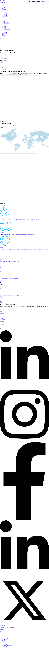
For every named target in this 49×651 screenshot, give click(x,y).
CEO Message (6, 7)
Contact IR (5, 15)
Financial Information (7, 29)
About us (3, 4)
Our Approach (6, 22)
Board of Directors (8, 6)
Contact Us (3, 35)
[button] (1, 127)
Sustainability (4, 9)
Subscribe (5, 14)
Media (3, 34)
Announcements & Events (8, 13)
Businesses (3, 8)
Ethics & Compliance (5, 16)
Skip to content (2, 0)
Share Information (6, 12)
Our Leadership (6, 23)
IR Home (5, 28)
